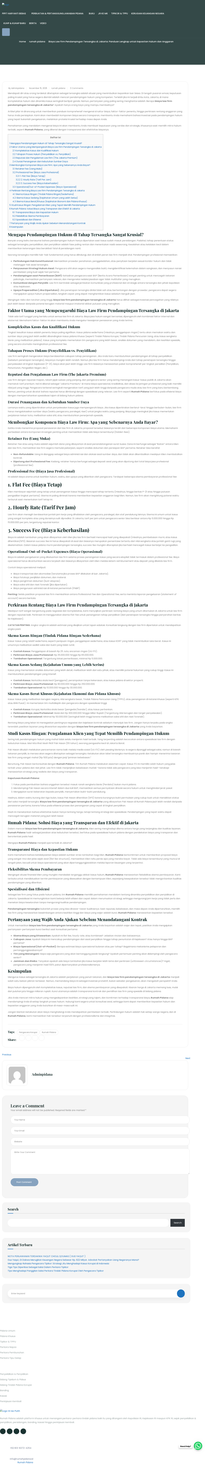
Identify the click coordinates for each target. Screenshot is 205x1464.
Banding (4, 1390)
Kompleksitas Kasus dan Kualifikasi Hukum (36, 150)
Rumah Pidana (25, 1462)
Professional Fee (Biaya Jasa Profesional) (36, 172)
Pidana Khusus (7, 1336)
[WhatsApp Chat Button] (198, 1446)
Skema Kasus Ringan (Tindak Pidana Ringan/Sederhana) (43, 194)
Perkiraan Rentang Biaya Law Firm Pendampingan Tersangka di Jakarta (47, 190)
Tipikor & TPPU (8, 1341)
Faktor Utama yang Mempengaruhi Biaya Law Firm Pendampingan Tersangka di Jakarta (55, 146)
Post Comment (24, 1182)
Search (13, 1209)
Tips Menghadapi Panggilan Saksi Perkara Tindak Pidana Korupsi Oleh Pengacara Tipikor (56, 1270)
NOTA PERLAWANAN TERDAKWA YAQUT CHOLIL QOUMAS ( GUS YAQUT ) (46, 1256)
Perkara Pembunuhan (12, 1352)
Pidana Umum (7, 1330)
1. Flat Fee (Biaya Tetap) (30, 176)
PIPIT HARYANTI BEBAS (14, 13)
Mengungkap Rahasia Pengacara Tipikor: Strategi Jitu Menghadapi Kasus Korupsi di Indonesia (58, 1263)
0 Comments (76, 88)
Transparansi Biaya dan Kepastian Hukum (35, 212)
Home (22, 41)
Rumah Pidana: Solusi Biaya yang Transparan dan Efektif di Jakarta (44, 208)
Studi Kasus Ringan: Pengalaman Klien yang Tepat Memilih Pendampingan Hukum (52, 205)
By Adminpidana (16, 88)
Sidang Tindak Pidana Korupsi (16, 1385)
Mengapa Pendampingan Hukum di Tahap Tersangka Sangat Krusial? (45, 143)
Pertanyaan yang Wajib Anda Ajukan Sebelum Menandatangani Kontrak (47, 223)
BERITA (33, 23)
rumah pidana (37, 41)
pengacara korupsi (28, 1032)
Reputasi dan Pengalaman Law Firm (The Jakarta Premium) (45, 157)
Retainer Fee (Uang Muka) (27, 168)
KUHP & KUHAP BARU (14, 23)
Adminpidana (42, 1074)
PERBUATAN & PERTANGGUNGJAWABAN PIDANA (57, 13)
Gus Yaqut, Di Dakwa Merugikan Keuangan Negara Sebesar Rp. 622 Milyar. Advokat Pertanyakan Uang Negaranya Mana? (73, 1260)
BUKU (92, 13)
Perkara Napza (8, 1347)
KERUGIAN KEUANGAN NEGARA (147, 13)
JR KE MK (103, 13)
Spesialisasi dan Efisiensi (27, 219)
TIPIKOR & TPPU (119, 13)
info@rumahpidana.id (21, 1459)
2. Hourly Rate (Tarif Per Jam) (33, 179)
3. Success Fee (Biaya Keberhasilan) (37, 183)
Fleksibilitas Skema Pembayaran (31, 216)
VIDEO (43, 23)
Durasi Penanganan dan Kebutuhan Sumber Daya (40, 161)
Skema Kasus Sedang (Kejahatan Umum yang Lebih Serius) (45, 197)
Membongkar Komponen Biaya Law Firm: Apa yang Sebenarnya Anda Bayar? (49, 165)
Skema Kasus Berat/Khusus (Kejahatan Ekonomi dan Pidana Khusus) (50, 201)
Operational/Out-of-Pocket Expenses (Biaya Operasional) (45, 186)
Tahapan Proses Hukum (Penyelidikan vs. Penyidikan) (42, 154)
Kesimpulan (16, 226)
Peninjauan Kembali (10, 1401)
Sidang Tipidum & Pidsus (13, 1379)
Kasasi (3, 1395)
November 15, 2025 (38, 88)
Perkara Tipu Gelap (10, 1358)
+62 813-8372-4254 (20, 1448)
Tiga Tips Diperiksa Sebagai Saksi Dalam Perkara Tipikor (38, 1267)
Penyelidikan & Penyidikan (14, 1374)
